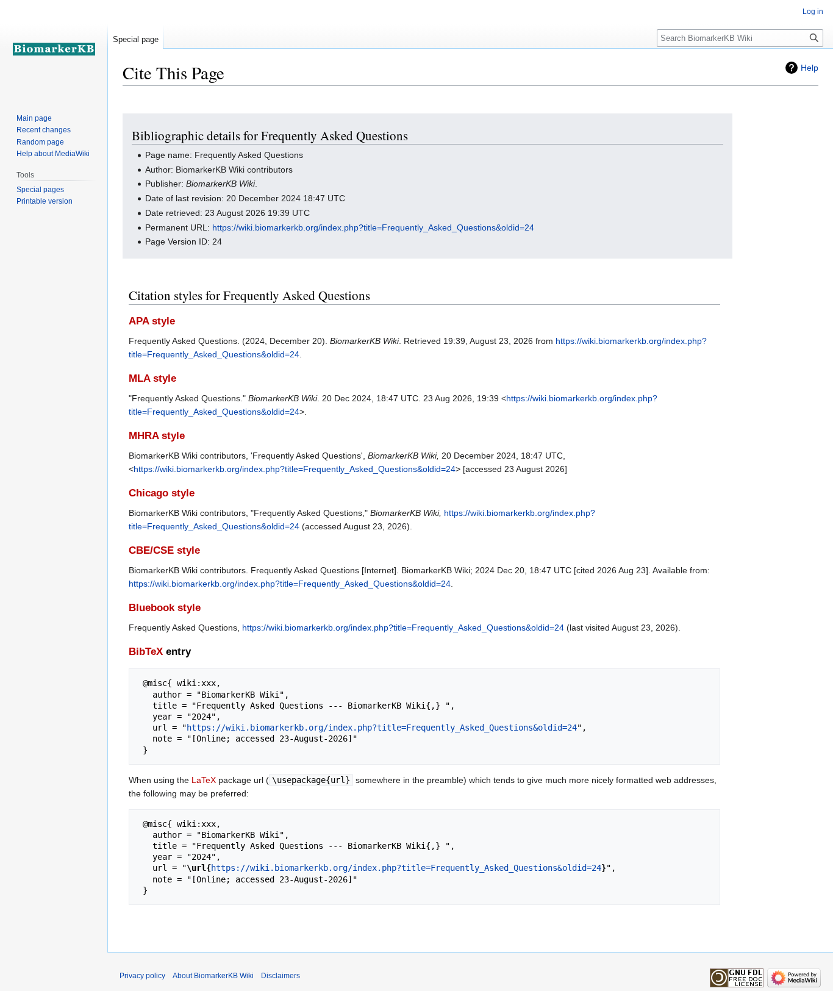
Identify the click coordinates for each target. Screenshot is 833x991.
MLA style (152, 378)
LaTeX (203, 780)
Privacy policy (142, 975)
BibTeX (146, 651)
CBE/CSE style (164, 550)
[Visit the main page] (53, 49)
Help (809, 68)
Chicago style (162, 493)
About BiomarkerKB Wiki (213, 975)
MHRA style (157, 436)
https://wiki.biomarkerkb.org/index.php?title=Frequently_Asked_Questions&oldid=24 (373, 227)
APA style (152, 321)
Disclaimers (280, 975)
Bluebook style (165, 608)
